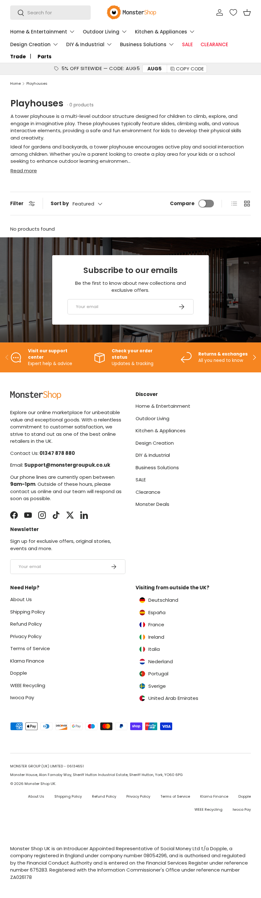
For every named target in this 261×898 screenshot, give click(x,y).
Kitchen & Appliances (161, 430)
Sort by (60, 203)
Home (15, 83)
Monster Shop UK (40, 783)
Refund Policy (26, 624)
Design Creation (155, 443)
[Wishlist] (233, 12)
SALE (187, 44)
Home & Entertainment (163, 406)
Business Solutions (157, 467)
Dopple (18, 673)
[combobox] (50, 12)
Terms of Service (30, 648)
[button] (247, 12)
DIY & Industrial (153, 455)
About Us (21, 599)
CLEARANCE (214, 44)
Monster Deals (152, 504)
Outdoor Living (152, 418)
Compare (182, 203)
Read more (24, 170)
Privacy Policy (25, 636)
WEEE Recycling (27, 685)
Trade (18, 56)
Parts (45, 56)
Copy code (190, 68)
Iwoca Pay (22, 697)
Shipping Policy (27, 611)
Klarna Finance (27, 660)
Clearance (148, 492)
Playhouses (36, 83)
